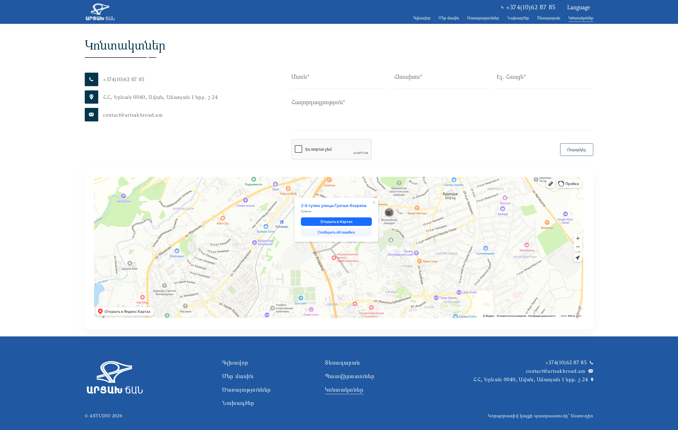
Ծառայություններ (483, 17)
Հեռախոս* (408, 76)
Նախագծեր (518, 17)
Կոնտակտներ (580, 17)
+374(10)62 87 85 (531, 7)
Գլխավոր (421, 17)
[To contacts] (100, 11)
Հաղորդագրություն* (318, 102)
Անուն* (300, 76)
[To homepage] (115, 386)
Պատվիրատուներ (349, 376)
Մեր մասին (449, 17)
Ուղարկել (576, 149)
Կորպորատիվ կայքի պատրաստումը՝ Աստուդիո (540, 416)
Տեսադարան (548, 17)
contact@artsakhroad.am (556, 370)
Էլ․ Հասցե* (511, 76)
